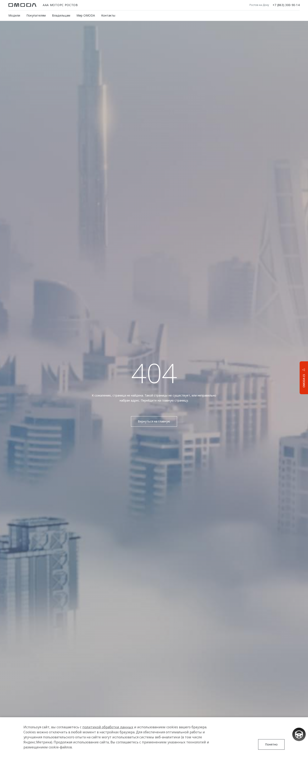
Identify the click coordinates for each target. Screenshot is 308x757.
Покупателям (36, 15)
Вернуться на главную (154, 421)
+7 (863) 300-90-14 (286, 5)
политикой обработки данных (107, 727)
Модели (14, 15)
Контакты (108, 15)
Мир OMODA (85, 15)
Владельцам (61, 15)
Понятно (271, 744)
